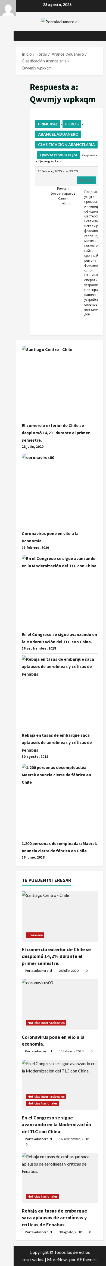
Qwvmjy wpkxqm (58, 155)
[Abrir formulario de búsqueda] (96, 36)
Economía (35, 935)
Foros (72, 124)
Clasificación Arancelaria (66, 144)
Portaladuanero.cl (38, 971)
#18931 (86, 180)
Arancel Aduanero (58, 134)
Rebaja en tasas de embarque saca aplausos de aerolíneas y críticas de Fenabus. (57, 742)
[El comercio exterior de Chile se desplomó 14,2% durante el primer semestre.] (60, 916)
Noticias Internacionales (46, 1023)
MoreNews (57, 1259)
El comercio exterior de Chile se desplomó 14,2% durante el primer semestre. (56, 433)
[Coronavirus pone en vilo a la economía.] (60, 1004)
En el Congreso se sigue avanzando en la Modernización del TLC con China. (56, 1124)
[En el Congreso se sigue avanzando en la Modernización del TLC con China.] (60, 1085)
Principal (48, 124)
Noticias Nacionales (42, 1103)
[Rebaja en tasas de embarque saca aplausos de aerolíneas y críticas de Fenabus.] (60, 1178)
